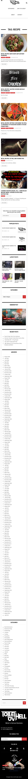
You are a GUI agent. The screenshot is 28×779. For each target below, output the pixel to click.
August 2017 (7, 549)
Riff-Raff (6, 678)
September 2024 (8, 397)
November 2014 (7, 608)
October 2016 (7, 567)
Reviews (13, 318)
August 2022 (7, 442)
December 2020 (7, 478)
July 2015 (6, 593)
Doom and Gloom (8, 641)
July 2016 (6, 572)
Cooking (3, 57)
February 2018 (7, 538)
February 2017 (7, 560)
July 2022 (6, 444)
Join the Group (21, 8)
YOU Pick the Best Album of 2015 (9, 228)
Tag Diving (6, 684)
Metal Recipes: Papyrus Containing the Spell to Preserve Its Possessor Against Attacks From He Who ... (14, 124)
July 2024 (6, 401)
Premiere (6, 668)
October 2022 (7, 438)
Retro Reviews (7, 671)
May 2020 (6, 490)
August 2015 (7, 592)
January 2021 (7, 476)
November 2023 (7, 415)
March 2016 (7, 579)
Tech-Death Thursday (9, 685)
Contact (19, 14)
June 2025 (6, 381)
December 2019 (7, 499)
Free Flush (6, 644)
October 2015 (7, 588)
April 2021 (6, 470)
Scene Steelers (7, 680)
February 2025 (7, 388)
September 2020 (8, 483)
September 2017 (8, 547)
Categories (11, 8)
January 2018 (7, 540)
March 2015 (7, 601)
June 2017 (6, 552)
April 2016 (6, 577)
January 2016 (7, 583)
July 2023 (6, 422)
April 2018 (6, 535)
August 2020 (7, 485)
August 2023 (7, 420)
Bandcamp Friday (8, 628)
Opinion (9, 318)
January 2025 (7, 390)
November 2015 (7, 586)
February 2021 (7, 474)
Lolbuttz (6, 652)
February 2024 (7, 410)
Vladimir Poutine (15, 57)
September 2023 (8, 419)
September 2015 (8, 590)
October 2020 (7, 481)
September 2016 (8, 568)
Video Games (7, 694)
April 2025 (6, 385)
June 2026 (6, 360)
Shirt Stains (6, 682)
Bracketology (7, 630)
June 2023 (6, 424)
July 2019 (6, 508)
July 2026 (6, 358)
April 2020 (6, 492)
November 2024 (7, 394)
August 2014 (7, 613)
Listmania (6, 648)
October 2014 (7, 609)
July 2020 (6, 486)
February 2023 (7, 431)
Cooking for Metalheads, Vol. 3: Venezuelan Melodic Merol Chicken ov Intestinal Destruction (14, 192)
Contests (6, 632)
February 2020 (7, 495)
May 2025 (6, 383)
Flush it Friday (7, 643)
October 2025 (7, 374)
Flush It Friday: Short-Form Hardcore (12, 336)
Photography (7, 666)
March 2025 (7, 387)
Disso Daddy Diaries (8, 639)
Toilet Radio (7, 691)
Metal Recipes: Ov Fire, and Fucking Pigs (12, 158)
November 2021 (7, 458)
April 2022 (6, 449)
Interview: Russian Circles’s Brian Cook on (20, 270)
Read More (4, 64)
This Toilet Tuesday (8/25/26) (10, 341)
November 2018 (7, 522)
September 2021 (8, 461)
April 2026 (6, 363)
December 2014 (7, 606)
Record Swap (7, 669)
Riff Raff (6, 676)
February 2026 (7, 367)
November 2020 (7, 479)
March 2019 (7, 515)
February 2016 (7, 581)
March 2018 (7, 536)
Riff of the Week (7, 675)
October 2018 (7, 524)
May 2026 (6, 362)
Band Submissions (8, 627)
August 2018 (7, 527)
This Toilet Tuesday (8, 689)
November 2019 (7, 501)
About (13, 14)
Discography (7, 637)
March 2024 (7, 408)
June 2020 (6, 488)
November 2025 (7, 372)
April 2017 (6, 556)
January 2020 (7, 497)
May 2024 (6, 404)
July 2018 (6, 529)
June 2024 (6, 403)
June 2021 (6, 467)
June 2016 (6, 574)
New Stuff (6, 657)
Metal (7, 128)
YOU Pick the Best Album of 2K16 (9, 237)
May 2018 (6, 533)
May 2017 (6, 554)
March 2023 (7, 429)
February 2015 (7, 602)
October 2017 (7, 545)
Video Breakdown (8, 693)
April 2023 (6, 428)
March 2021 (7, 472)
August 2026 (7, 356)
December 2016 (7, 563)
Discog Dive (6, 636)
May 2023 (6, 426)
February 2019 (7, 517)
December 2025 (7, 370)
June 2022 (6, 445)
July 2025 (6, 379)
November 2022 (7, 436)
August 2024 (7, 399)
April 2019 (6, 513)
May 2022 (6, 447)
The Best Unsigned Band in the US (11, 687)
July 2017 (6, 551)
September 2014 (8, 611)
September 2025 (8, 376)
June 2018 (6, 531)
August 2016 (7, 570)
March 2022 (7, 451)
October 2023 (7, 417)
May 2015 (6, 597)
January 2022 (7, 454)
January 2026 (7, 369)
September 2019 (8, 504)
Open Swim (6, 662)
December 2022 (7, 435)
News (5, 659)
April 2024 (6, 406)
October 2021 (7, 460)
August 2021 (7, 463)
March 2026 (7, 365)
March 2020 (7, 494)
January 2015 (7, 604)
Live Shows (6, 650)
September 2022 (8, 440)
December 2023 (7, 413)
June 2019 (6, 510)
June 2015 (6, 595)
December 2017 (7, 542)
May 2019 (6, 511)
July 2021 (6, 465)
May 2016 (6, 576)
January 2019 (7, 518)
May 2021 (6, 469)
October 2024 (7, 395)
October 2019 (7, 502)
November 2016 (7, 565)
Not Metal (8, 57)
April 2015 (6, 599)
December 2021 (7, 456)
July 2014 (6, 615)
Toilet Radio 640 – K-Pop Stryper (11, 339)
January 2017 (7, 561)
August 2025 (7, 378)
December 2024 (7, 392)
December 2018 (7, 520)
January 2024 (7, 412)
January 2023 (7, 433)
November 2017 (7, 543)
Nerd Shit (7, 92)
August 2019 (7, 506)
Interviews (6, 646)
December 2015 (7, 584)
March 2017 (7, 558)
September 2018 (8, 526)
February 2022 (7, 453)
